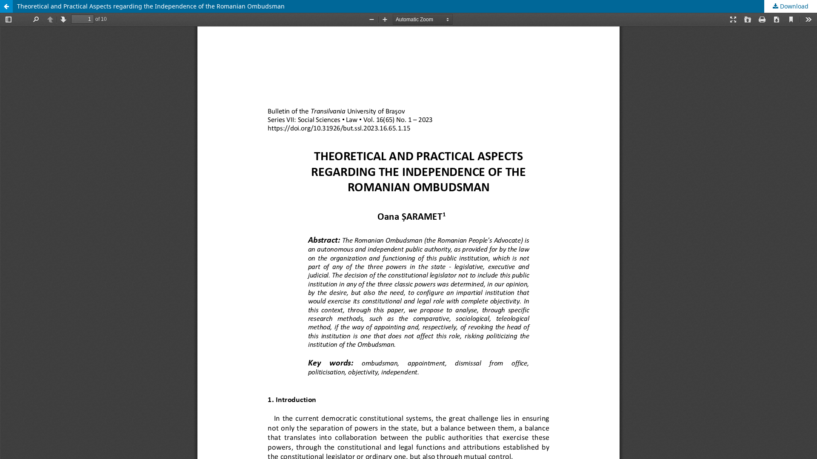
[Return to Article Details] (6, 6)
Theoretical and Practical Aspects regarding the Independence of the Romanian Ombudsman (151, 6)
